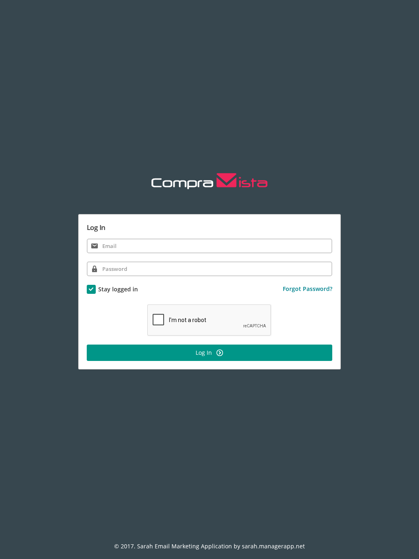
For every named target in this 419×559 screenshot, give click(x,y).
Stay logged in (118, 289)
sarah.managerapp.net (273, 546)
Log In (205, 352)
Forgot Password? (307, 289)
